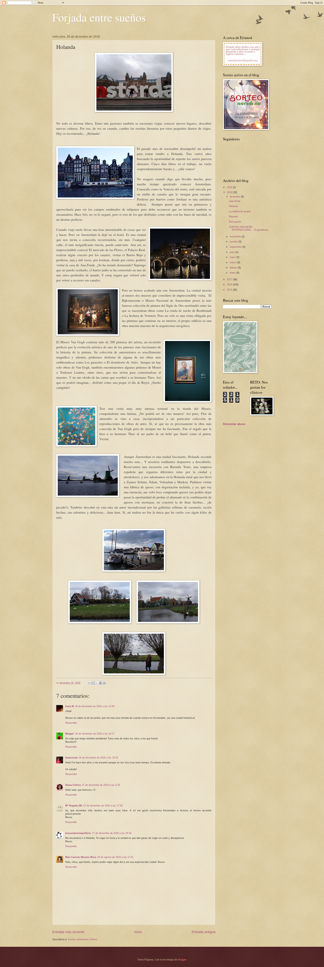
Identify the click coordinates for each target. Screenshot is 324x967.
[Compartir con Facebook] (101, 683)
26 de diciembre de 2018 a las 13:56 (94, 706)
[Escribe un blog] (93, 683)
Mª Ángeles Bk (73, 805)
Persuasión (235, 221)
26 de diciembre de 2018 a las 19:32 (98, 757)
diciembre (235, 196)
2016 (230, 284)
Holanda (233, 206)
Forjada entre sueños (99, 17)
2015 (230, 289)
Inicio (138, 932)
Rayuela (233, 216)
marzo (233, 262)
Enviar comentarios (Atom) (82, 939)
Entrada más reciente (68, 932)
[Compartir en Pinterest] (104, 683)
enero (233, 272)
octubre (234, 241)
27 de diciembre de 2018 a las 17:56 (103, 805)
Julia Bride (234, 201)
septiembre (236, 246)
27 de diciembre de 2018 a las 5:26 (101, 785)
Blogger (182, 959)
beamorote (71, 757)
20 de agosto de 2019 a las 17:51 (115, 857)
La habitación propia (240, 211)
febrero (234, 267)
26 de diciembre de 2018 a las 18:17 (95, 733)
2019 (230, 187)
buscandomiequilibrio (78, 833)
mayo (233, 257)
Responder (71, 722)
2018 (230, 192)
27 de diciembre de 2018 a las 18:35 (111, 833)
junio (233, 252)
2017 (230, 279)
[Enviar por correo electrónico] (90, 683)
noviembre (236, 236)
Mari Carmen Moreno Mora (80, 857)
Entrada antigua (203, 932)
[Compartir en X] (97, 683)
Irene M (69, 706)
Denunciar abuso (234, 424)
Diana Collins (73, 785)
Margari (69, 733)
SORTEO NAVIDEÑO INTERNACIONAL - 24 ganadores (248, 228)
